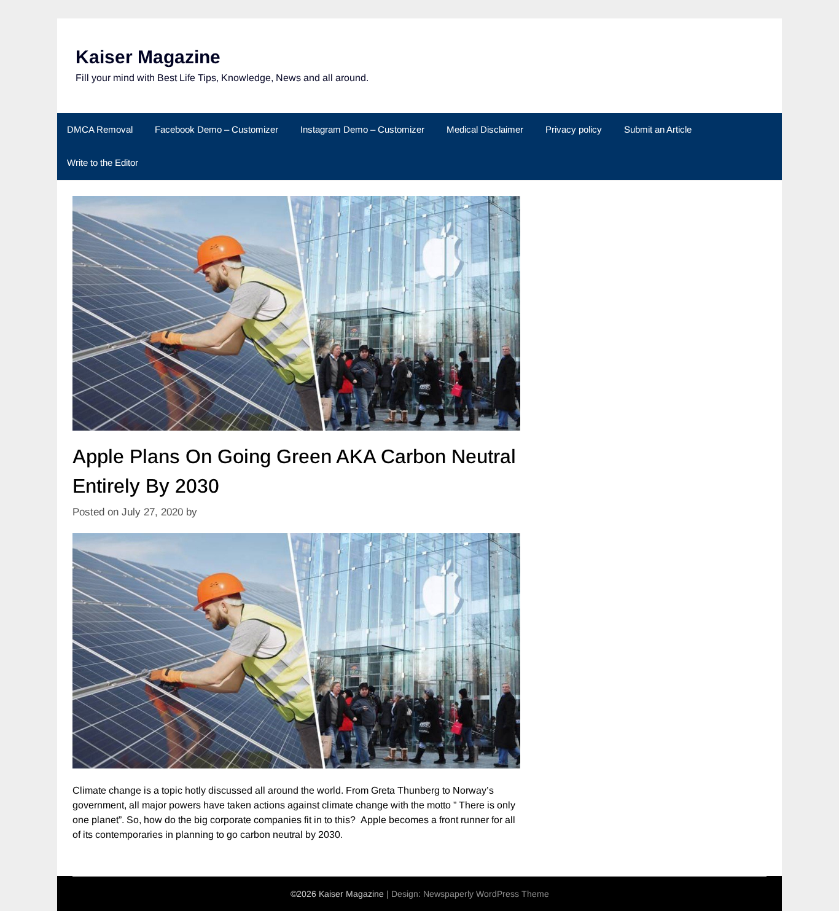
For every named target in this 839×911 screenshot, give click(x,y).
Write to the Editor (102, 162)
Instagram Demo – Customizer (362, 129)
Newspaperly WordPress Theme (486, 894)
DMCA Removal (100, 129)
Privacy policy (573, 129)
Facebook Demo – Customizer (216, 129)
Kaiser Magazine (148, 57)
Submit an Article (658, 129)
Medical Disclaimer (485, 129)
